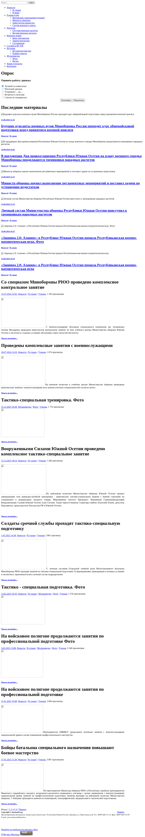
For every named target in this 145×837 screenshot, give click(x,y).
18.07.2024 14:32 (9, 352)
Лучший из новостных (15, 86)
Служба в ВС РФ (15, 46)
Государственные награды (25, 30)
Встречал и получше (14, 94)
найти (31, 3)
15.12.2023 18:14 (9, 460)
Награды (11, 28)
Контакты (11, 66)
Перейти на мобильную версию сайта (19, 829)
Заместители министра (23, 23)
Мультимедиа (13, 56)
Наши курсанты (14, 63)
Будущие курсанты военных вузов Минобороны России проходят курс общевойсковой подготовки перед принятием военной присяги (67, 128)
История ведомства (21, 51)
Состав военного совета (24, 25)
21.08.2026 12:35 (8, 204)
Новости (11, 7)
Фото (15, 58)
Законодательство (21, 41)
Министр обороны (21, 20)
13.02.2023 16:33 (9, 594)
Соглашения (18, 43)
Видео (15, 61)
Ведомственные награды (24, 33)
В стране (16, 10)
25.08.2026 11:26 (8, 120)
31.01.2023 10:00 (9, 701)
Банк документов (20, 38)
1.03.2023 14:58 (8, 535)
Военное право (14, 35)
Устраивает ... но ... (13, 92)
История (11, 48)
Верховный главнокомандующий (28, 18)
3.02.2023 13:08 (8, 648)
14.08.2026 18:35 (8, 231)
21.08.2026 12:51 (8, 177)
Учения (42, 294)
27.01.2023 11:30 (9, 759)
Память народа (19, 53)
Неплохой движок (13, 89)
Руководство (13, 15)
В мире (15, 12)
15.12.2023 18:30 (9, 407)
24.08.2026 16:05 (8, 150)
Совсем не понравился (15, 97)
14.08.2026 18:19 (8, 259)
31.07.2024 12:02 (9, 294)
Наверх (120, 812)
